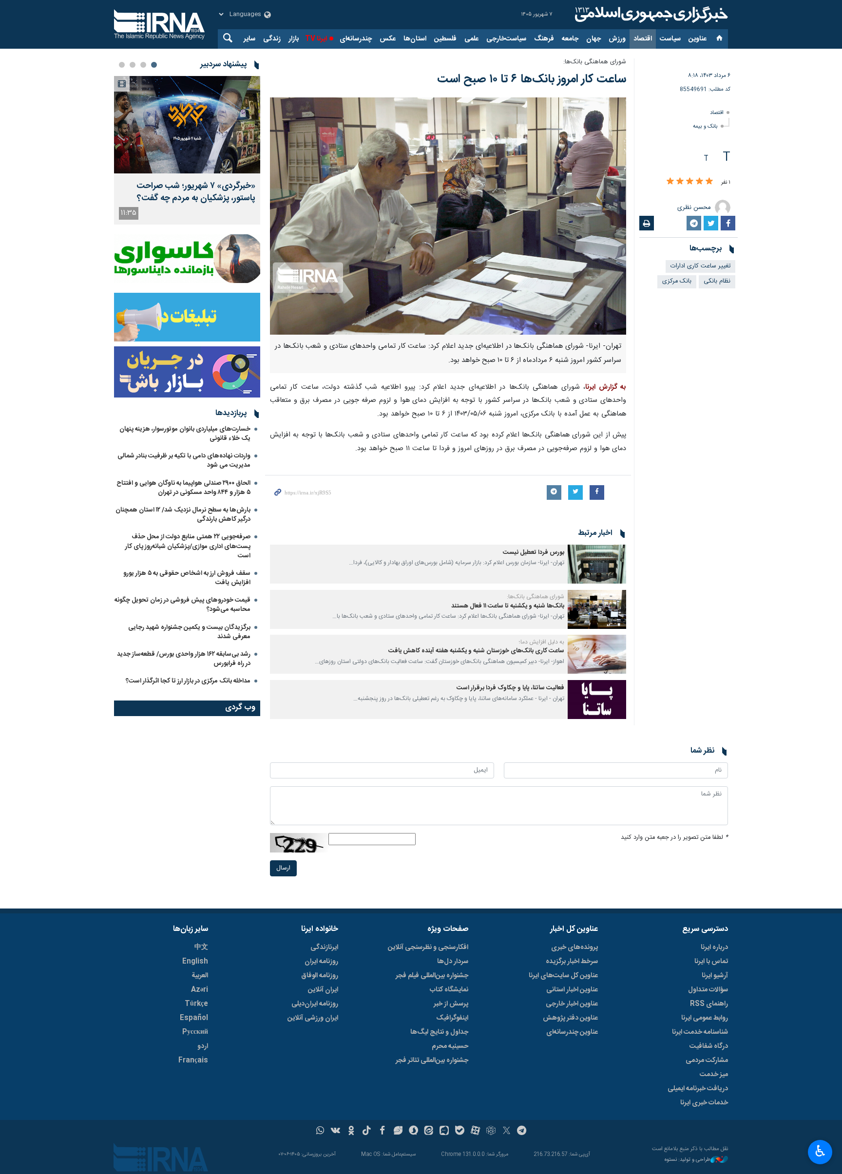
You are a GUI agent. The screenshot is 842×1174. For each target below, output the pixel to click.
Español (194, 1018)
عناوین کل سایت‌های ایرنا (563, 976)
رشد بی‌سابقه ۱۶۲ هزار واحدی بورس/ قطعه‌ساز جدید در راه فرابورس (183, 659)
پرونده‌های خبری (574, 947)
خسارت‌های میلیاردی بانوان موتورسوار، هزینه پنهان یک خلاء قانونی (184, 434)
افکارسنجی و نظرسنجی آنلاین (428, 947)
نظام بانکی (717, 281)
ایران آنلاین (323, 990)
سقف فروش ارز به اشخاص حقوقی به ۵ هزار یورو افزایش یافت (186, 578)
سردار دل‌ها (452, 961)
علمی (471, 39)
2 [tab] (143, 65)
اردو (202, 1046)
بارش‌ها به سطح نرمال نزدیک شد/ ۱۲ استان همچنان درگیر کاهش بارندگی (182, 515)
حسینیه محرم (450, 1046)
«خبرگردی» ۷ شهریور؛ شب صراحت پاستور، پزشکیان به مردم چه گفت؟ (195, 192)
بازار (293, 39)
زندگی (272, 39)
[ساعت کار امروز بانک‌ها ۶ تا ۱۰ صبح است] (448, 216)
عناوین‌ (698, 39)
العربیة (199, 976)
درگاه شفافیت (708, 1046)
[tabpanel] (187, 150)
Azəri (199, 990)
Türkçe (196, 1004)
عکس (388, 39)
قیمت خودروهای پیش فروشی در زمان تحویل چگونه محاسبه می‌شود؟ (182, 605)
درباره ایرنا (714, 947)
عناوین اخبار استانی (572, 990)
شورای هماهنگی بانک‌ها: (594, 62)
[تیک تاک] (366, 1131)
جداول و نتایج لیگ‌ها (439, 1032)
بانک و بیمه (705, 126)
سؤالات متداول (708, 990)
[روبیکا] (491, 1131)
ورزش (617, 39)
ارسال (283, 868)
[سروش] (413, 1131)
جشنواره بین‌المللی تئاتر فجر (432, 1060)
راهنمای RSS (709, 1004)
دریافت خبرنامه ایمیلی (698, 1089)
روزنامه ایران (321, 961)
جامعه (570, 39)
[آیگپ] (444, 1131)
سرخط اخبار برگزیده (572, 961)
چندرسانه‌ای (356, 39)
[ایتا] (429, 1131)
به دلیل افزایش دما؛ (541, 642)
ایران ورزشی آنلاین (312, 1018)
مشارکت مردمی (707, 1060)
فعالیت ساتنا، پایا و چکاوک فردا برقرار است (510, 688)
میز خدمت (714, 1074)
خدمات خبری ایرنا (704, 1103)
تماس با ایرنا (711, 961)
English (195, 961)
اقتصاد (642, 39)
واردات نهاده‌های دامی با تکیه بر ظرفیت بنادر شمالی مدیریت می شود (183, 461)
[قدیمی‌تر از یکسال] (597, 564)
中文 (201, 947)
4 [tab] (122, 65)
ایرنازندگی (324, 947)
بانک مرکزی (676, 281)
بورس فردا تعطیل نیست (533, 553)
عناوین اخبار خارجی (572, 1004)
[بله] (459, 1131)
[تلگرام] (522, 1131)
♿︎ (820, 1151)
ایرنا (650, 14)
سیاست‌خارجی (506, 39)
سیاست (670, 39)
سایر (249, 39)
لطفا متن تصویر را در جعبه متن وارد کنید (674, 837)
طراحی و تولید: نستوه (687, 1160)
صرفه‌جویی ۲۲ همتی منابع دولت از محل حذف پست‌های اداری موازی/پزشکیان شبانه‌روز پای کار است (187, 546)
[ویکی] (335, 1131)
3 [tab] (132, 65)
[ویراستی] (397, 1131)
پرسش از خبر (451, 1004)
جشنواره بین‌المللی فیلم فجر (432, 976)
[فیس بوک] (382, 1131)
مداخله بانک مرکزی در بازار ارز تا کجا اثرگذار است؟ (188, 681)
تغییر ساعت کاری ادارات (700, 266)
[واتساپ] (320, 1131)
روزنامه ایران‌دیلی (314, 1004)
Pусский (195, 1032)
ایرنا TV (316, 39)
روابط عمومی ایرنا (704, 1018)
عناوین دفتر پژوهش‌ (570, 1018)
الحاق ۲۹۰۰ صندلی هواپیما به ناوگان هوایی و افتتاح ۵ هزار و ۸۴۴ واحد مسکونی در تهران (183, 488)
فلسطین (445, 39)
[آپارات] (475, 1131)
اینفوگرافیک (452, 1018)
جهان (593, 39)
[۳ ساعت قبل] (187, 124)
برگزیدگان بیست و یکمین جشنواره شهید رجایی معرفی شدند (189, 632)
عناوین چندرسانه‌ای (572, 1032)
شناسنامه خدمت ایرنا (700, 1032)
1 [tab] (154, 65)
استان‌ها (414, 39)
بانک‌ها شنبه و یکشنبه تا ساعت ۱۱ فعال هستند (507, 606)
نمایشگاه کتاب (449, 990)
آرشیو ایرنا (715, 976)
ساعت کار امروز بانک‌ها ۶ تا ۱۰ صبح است (531, 79)
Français (193, 1060)
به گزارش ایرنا (605, 387)
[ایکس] (506, 1131)
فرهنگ (544, 39)
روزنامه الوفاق (319, 976)
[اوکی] (351, 1131)
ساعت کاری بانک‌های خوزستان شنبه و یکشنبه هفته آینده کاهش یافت (476, 651)
